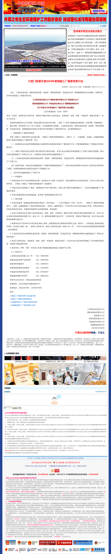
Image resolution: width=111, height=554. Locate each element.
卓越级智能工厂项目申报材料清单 (24, 302)
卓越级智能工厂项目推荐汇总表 (23, 305)
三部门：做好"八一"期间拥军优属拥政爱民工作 (88, 53)
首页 (7, 75)
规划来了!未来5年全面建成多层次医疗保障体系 (88, 36)
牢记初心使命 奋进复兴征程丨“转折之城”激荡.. (64, 66)
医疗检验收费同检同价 (91, 371)
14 (61, 63)
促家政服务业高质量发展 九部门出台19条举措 (87, 56)
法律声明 (43, 458)
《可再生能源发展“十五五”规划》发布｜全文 (87, 49)
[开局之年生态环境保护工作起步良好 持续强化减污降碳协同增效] (55, 21)
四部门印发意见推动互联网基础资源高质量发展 (88, 66)
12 (55, 63)
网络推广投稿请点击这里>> (96, 75)
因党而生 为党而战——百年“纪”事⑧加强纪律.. (33, 66)
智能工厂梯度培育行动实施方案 (23, 296)
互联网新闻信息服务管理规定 (37, 420)
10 (49, 63)
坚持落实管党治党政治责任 (87, 31)
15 (63, 63)
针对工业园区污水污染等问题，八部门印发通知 (88, 42)
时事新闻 (14, 75)
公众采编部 (37, 458)
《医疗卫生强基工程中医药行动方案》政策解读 (88, 46)
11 (52, 63)
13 (58, 63)
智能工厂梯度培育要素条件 (21, 299)
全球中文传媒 (21, 6)
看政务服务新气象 (56, 371)
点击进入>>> (44, 26)
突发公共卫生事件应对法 (21, 371)
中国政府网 (87, 87)
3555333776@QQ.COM (19, 26)
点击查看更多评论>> (101, 391)
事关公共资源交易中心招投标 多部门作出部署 (87, 59)
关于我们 (30, 458)
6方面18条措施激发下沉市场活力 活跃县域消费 (88, 39)
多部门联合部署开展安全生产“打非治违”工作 (87, 69)
